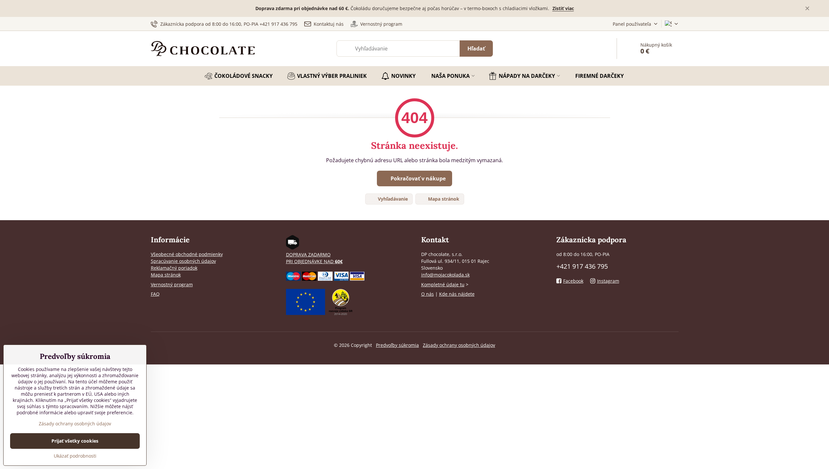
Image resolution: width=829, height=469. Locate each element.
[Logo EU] (305, 313)
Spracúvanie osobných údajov (183, 261)
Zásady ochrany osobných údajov (459, 345)
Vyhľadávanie (392, 199)
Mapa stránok (443, 199)
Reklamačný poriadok (174, 268)
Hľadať (476, 48)
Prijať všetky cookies (74, 441)
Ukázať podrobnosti (75, 456)
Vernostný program (172, 284)
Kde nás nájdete (457, 294)
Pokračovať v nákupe (417, 178)
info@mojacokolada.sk (445, 275)
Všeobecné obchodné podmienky (187, 254)
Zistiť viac (563, 8)
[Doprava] (292, 248)
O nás (427, 294)
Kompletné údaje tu (443, 284)
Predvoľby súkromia (397, 345)
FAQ (155, 294)
